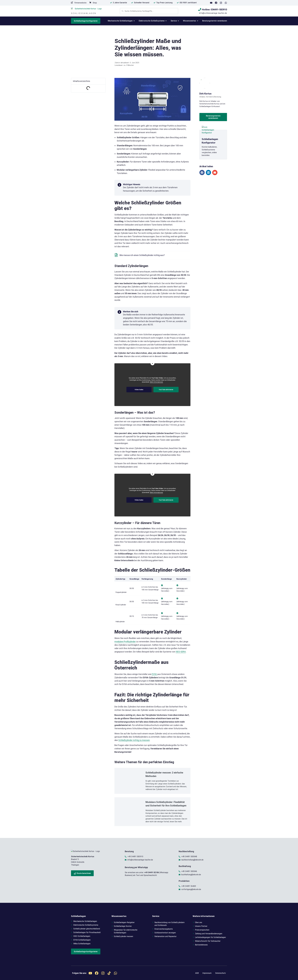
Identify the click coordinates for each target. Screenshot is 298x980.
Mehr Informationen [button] (156, 382)
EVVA (154, 674)
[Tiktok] (109, 973)
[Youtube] (211, 3)
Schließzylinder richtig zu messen (134, 740)
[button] (202, 172)
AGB (197, 973)
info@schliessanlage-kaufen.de (213, 13)
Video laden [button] (139, 389)
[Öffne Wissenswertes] (197, 21)
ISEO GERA (181, 651)
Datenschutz (220, 973)
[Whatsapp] (115, 973)
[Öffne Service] (178, 21)
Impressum (207, 973)
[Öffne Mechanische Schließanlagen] (134, 21)
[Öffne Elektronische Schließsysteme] (166, 21)
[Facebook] (216, 3)
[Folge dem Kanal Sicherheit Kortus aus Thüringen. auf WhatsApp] (226, 3)
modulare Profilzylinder (125, 641)
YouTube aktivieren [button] (166, 389)
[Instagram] (221, 3)
